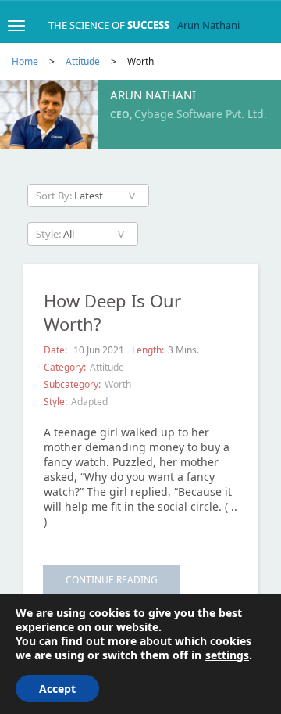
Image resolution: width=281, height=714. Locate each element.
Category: (65, 367)
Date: (56, 350)
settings (227, 655)
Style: (55, 401)
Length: (148, 350)
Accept (57, 688)
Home (25, 61)
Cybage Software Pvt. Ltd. (200, 113)
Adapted (89, 401)
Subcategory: (72, 384)
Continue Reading (112, 580)
